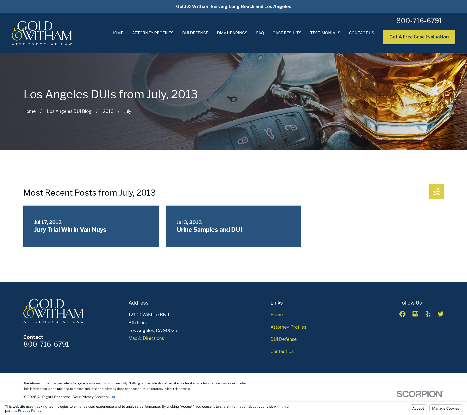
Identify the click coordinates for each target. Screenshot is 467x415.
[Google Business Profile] (415, 314)
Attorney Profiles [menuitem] (152, 32)
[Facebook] (402, 314)
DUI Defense (283, 339)
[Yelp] (428, 314)
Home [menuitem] (117, 32)
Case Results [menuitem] (287, 32)
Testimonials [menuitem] (325, 32)
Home (276, 314)
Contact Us (282, 351)
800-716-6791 (419, 21)
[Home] (42, 33)
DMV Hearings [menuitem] (232, 32)
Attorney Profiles (288, 327)
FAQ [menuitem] (260, 32)
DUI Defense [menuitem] (195, 32)
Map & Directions (146, 338)
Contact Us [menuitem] (361, 32)
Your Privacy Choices (90, 397)
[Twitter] (441, 314)
